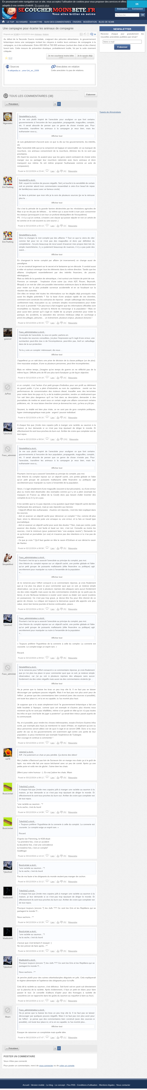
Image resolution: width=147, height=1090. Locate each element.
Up (58, 171)
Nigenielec (7, 123)
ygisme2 (23, 752)
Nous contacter (123, 1085)
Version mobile (37, 1085)
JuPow (8, 394)
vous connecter (46, 1065)
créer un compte (66, 1065)
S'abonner (90, 94)
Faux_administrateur (28, 332)
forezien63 (24, 180)
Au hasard (22, 22)
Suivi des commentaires (57, 22)
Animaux (38, 34)
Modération (90, 22)
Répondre (72, 171)
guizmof (7, 339)
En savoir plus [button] (42, 5)
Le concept (60, 1085)
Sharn (7, 1017)
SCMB (16, 34)
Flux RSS (71, 1085)
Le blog (49, 1085)
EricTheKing (7, 187)
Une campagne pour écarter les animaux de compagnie (38, 28)
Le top (10, 22)
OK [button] (137, 4)
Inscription (122, 9)
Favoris (77, 22)
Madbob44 (8, 897)
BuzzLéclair (8, 793)
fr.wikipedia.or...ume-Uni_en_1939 (23, 70)
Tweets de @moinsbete (110, 112)
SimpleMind (24, 116)
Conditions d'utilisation (87, 1085)
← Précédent (12, 104)
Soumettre (36, 22)
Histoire (46, 34)
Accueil (26, 1085)
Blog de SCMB (106, 22)
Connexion (137, 9)
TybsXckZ (7, 433)
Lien (52, 171)
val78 (7, 759)
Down (61, 171)
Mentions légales (107, 1085)
